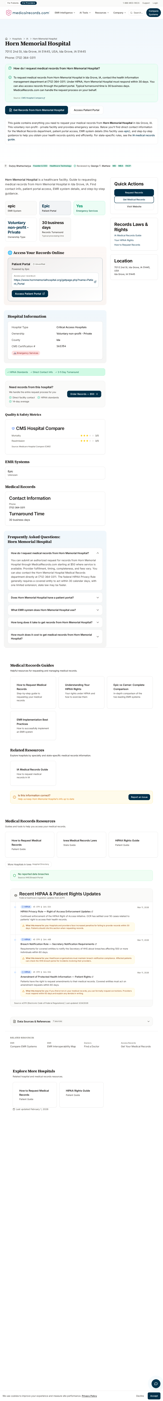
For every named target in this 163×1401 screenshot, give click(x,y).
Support (146, 3)
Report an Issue (139, 797)
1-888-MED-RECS (131, 3)
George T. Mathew (100, 165)
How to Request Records (127, 244)
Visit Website (134, 206)
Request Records (134, 192)
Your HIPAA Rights (124, 240)
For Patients (12, 3)
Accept (154, 1395)
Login (155, 3)
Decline (140, 1395)
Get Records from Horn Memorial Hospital (38, 110)
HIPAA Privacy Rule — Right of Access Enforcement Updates (56, 911)
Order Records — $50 (82, 394)
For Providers (28, 3)
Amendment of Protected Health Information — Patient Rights (56, 976)
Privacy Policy (89, 1395)
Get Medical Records (134, 199)
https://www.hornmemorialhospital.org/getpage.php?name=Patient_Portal (53, 281)
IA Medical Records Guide (127, 235)
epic (126, 131)
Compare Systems (153, 13)
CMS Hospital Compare (32, 98)
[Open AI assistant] (156, 1383)
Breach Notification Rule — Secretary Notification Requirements (57, 944)
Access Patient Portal (86, 110)
